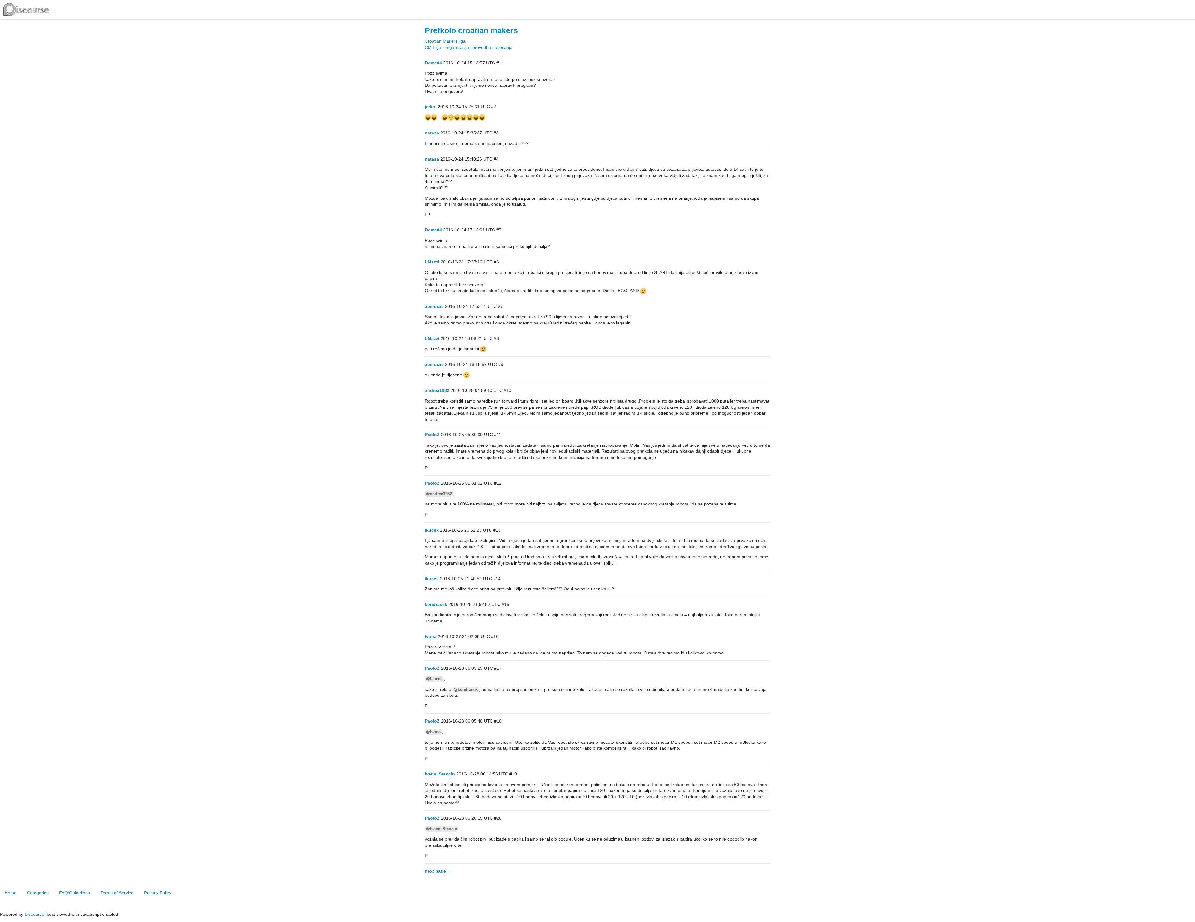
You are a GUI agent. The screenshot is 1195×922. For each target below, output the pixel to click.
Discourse (34, 914)
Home (10, 892)
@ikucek (434, 679)
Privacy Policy (157, 892)
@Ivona (433, 731)
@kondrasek (466, 689)
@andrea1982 (439, 493)
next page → (438, 870)
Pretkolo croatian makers (471, 30)
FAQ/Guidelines (74, 892)
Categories (38, 892)
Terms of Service (117, 892)
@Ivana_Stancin (441, 829)
